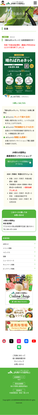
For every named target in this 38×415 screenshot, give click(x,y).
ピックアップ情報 (8, 269)
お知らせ (6, 244)
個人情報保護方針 (19, 358)
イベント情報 (7, 248)
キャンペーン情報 (8, 265)
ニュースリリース (8, 260)
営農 (4, 256)
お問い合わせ (19, 364)
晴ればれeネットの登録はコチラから (19, 162)
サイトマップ (19, 361)
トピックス (6, 252)
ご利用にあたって (19, 355)
